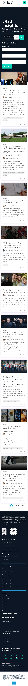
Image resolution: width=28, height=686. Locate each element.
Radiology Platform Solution (9, 556)
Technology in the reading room (11, 401)
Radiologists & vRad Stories (9, 548)
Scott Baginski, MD (9, 340)
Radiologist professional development (12, 117)
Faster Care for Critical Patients (10, 586)
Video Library (5, 610)
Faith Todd (7, 158)
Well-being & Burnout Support (10, 545)
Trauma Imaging (6, 577)
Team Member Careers (9, 613)
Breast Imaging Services (8, 572)
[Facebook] (5, 657)
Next (22, 505)
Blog (3, 604)
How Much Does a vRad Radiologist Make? (13, 201)
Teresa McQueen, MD (10, 295)
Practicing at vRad (7, 542)
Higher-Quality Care (7, 583)
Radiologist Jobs (6, 666)
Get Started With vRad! (17, 666)
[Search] (21, 37)
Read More (22, 124)
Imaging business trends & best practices (13, 172)
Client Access (6, 621)
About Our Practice (7, 595)
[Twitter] (22, 657)
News (3, 607)
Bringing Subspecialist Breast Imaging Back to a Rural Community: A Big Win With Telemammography (14, 151)
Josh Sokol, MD (9, 250)
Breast (5, 175)
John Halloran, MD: (9, 97)
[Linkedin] (11, 657)
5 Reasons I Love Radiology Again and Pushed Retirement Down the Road (13, 92)
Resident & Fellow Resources (10, 551)
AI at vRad (5, 559)
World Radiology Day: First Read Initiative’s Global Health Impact (12, 245)
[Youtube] (16, 657)
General (5, 120)
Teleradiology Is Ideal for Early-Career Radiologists (14, 291)
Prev (5, 505)
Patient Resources (8, 617)
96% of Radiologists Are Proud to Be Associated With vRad (13, 334)
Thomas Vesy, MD (9, 206)
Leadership (5, 601)
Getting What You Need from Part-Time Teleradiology (13, 429)
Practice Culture (6, 598)
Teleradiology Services (8, 569)
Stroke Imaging (6, 575)
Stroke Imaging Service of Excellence (11, 665)
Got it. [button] (14, 683)
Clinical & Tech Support (8, 580)
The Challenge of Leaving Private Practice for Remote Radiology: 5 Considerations (14, 477)
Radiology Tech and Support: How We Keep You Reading (13, 379)
